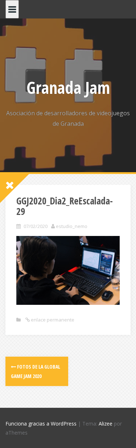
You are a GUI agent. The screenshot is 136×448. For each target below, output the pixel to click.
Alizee (105, 423)
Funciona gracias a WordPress (41, 423)
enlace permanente (52, 319)
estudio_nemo (71, 226)
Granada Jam (68, 87)
